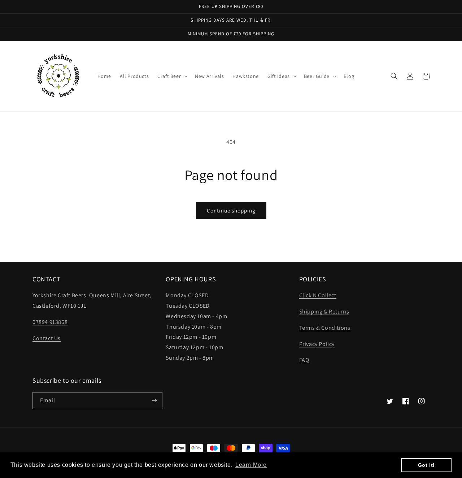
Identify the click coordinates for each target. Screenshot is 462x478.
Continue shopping (231, 210)
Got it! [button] (426, 465)
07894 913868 (49, 322)
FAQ (304, 360)
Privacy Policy (317, 344)
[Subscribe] (154, 400)
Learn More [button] (251, 465)
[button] (172, 76)
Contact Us (46, 338)
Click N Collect (317, 295)
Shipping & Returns (324, 311)
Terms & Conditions (324, 328)
